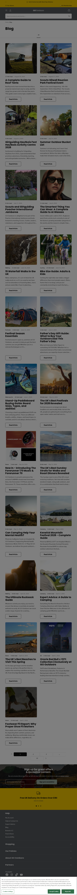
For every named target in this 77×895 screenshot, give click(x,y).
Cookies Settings (8, 891)
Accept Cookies (54, 891)
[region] (38, 886)
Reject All (67, 891)
